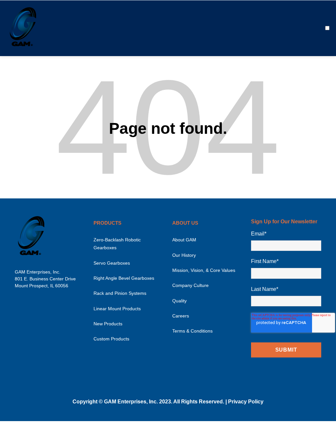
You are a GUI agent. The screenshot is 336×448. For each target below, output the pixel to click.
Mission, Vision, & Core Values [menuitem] (203, 270)
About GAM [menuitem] (184, 239)
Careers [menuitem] (180, 315)
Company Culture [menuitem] (190, 285)
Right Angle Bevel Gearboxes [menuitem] (124, 278)
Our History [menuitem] (184, 255)
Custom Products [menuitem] (111, 338)
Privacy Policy (245, 401)
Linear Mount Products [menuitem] (117, 308)
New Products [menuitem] (108, 323)
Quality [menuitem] (179, 300)
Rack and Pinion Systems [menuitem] (120, 293)
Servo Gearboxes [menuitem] (112, 263)
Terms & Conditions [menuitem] (192, 331)
